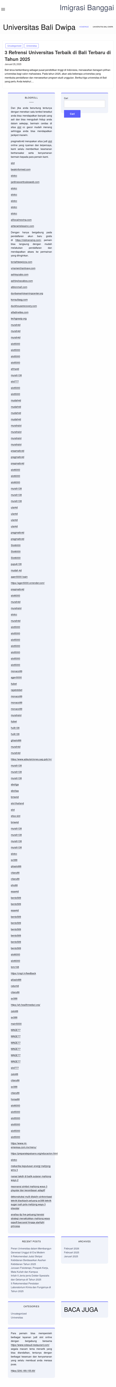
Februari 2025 (71, 1252)
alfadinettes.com (19, 312)
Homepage (84, 26)
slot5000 (15, 343)
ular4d (14, 507)
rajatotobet (16, 690)
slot (19, 127)
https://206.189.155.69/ (23, 1370)
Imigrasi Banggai (87, 7)
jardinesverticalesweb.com (25, 182)
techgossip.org (19, 318)
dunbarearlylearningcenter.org (27, 293)
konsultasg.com (19, 299)
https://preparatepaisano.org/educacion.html (34, 1153)
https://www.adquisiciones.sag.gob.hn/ (31, 759)
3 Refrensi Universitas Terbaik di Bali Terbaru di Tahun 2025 (58, 55)
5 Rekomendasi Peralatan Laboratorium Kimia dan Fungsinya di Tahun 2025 (31, 1287)
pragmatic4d (17, 450)
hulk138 (15, 727)
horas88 (15, 1099)
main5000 (16, 1023)
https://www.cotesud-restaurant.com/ (30, 1345)
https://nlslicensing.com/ (28, 240)
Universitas (31, 45)
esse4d (15, 891)
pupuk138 (16, 564)
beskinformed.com (21, 169)
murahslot (16, 425)
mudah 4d (16, 570)
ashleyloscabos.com (22, 280)
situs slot (15, 816)
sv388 (14, 860)
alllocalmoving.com (21, 219)
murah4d (15, 325)
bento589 (16, 897)
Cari (66, 98)
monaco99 (16, 671)
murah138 (16, 375)
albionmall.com (19, 287)
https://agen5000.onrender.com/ (28, 583)
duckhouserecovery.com (24, 306)
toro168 (15, 967)
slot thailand (17, 803)
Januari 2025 (71, 1256)
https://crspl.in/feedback (23, 973)
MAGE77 (16, 1030)
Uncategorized (14, 45)
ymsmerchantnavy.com (23, 268)
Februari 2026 (71, 1248)
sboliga (15, 784)
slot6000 (15, 469)
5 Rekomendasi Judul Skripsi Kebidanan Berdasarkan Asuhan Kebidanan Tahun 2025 (28, 1260)
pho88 (14, 885)
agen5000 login (19, 576)
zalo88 (14, 1011)
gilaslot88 (16, 740)
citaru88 (15, 872)
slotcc (14, 175)
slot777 (15, 381)
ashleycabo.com (19, 274)
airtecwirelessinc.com (22, 226)
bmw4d (15, 797)
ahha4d (15, 369)
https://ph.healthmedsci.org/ (25, 1004)
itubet (14, 683)
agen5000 (16, 677)
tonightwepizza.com (21, 262)
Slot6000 (16, 545)
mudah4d (16, 400)
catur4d (15, 986)
